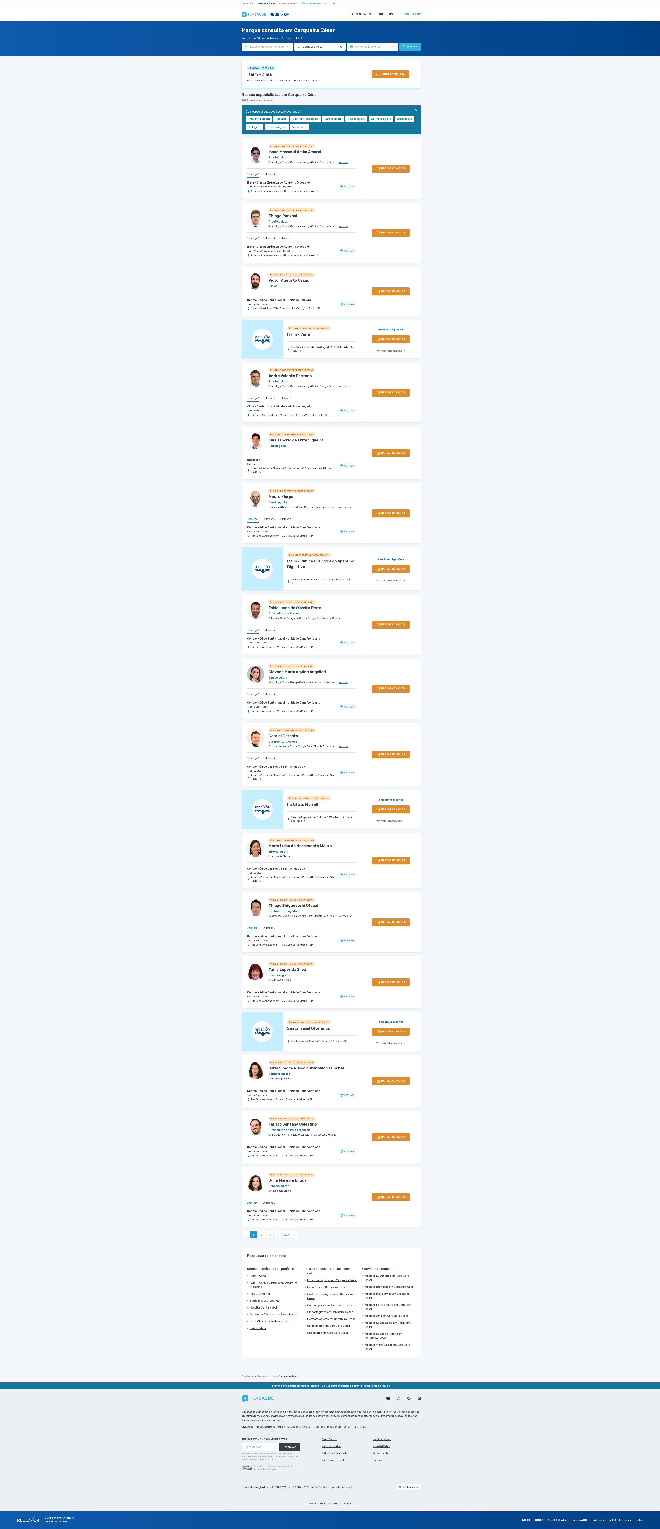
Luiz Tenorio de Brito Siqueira (296, 440)
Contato (377, 1460)
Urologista (254, 127)
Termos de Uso (381, 1453)
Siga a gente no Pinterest (419, 1398)
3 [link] (270, 1234)
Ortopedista (404, 119)
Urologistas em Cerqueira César (327, 1332)
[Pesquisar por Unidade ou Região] (341, 47)
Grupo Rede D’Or (349, 1503)
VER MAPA (349, 187)
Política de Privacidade (334, 1453)
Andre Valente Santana (290, 375)
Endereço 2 (269, 174)
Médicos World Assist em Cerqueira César (387, 1347)
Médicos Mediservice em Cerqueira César (387, 1296)
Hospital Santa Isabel (257, 304)
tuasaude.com (411, 14)
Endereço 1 (253, 174)
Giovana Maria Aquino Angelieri (297, 672)
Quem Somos (329, 1439)
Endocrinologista (259, 119)
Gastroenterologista (305, 119)
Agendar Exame (288, 3)
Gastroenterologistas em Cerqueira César (330, 1296)
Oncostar (253, 459)
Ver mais (297, 127)
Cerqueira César (288, 1376)
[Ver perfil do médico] (255, 154)
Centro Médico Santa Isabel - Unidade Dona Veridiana (283, 527)
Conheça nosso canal (388, 1398)
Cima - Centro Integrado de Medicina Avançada (279, 406)
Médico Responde (311, 3)
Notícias (330, 3)
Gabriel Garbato (283, 736)
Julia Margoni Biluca (287, 1180)
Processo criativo (331, 1446)
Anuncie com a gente (333, 1460)
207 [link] (286, 1234)
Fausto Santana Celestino (292, 1124)
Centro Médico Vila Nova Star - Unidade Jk (276, 766)
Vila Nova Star (254, 771)
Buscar (412, 46)
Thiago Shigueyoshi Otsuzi (293, 905)
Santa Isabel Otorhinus (264, 1300)
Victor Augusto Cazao (288, 280)
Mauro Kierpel (281, 496)
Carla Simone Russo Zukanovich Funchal (306, 1068)
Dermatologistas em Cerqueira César (331, 1319)
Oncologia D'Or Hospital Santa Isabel (273, 1314)
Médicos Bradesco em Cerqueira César (390, 1286)
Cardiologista (333, 119)
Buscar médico (266, 3)
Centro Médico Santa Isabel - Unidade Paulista (279, 300)
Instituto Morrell (260, 1293)
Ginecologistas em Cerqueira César (330, 1312)
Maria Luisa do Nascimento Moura (300, 846)
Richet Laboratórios (620, 1520)
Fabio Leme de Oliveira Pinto (294, 607)
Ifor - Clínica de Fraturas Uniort (270, 1321)
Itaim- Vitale (258, 1328)
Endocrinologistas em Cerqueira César (332, 1280)
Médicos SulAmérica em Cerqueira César (387, 1278)
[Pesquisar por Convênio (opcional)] (393, 47)
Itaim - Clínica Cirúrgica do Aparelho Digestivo (278, 182)
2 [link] (261, 1234)
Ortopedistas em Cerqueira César (328, 1326)
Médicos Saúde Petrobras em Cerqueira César (383, 1336)
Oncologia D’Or (580, 1520)
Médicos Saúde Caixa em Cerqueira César (387, 1325)
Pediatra (281, 119)
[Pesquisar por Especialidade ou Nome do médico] (288, 47)
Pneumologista (276, 127)
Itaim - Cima (259, 74)
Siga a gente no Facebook (409, 1398)
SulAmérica (598, 1520)
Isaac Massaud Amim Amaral (294, 152)
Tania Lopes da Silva (287, 969)
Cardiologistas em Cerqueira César (329, 1305)
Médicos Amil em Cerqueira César (386, 1316)
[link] (294, 1234)
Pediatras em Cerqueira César (326, 1287)
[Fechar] (416, 110)
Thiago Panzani (282, 216)
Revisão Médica (381, 1446)
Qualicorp (640, 1520)
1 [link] (253, 1234)
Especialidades (360, 14)
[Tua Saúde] (258, 1398)
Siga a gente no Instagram (398, 1398)
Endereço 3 (285, 238)
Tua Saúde (248, 3)
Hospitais (386, 14)
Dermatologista (381, 119)
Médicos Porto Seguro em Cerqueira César (388, 1307)
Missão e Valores (382, 1439)
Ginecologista (356, 119)
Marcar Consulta (266, 1376)
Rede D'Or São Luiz (557, 1520)
